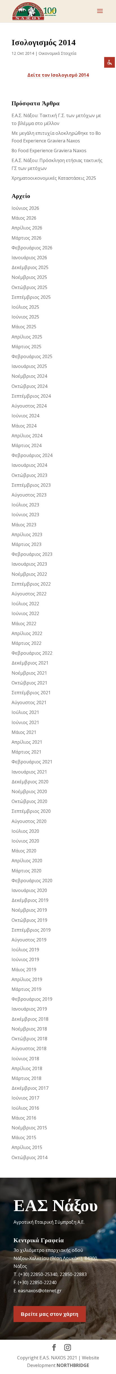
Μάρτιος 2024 (26, 445)
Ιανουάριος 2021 (29, 772)
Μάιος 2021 (24, 732)
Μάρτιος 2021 (26, 752)
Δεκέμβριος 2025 (30, 267)
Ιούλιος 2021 (25, 712)
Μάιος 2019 (24, 969)
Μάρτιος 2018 (26, 1078)
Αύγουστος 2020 (29, 821)
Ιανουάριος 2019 (29, 1009)
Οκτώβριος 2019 (29, 920)
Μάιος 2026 (24, 218)
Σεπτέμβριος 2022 (31, 584)
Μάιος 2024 (24, 426)
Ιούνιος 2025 (25, 317)
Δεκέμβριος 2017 (30, 1088)
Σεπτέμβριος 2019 (31, 930)
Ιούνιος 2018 (25, 1058)
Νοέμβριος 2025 (29, 277)
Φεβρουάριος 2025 (32, 356)
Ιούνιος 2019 (25, 959)
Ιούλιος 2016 (25, 1108)
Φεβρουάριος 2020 (32, 880)
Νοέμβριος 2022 (29, 574)
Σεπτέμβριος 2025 (31, 297)
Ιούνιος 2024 (25, 416)
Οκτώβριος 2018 (29, 1039)
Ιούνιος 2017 (25, 1098)
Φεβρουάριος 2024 (32, 455)
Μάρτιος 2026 (26, 238)
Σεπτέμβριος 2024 (31, 396)
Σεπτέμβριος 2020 (31, 811)
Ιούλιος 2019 (25, 950)
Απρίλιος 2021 (27, 742)
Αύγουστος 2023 (29, 495)
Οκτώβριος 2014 (29, 1157)
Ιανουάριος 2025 (29, 366)
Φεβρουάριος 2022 (32, 653)
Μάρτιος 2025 (26, 347)
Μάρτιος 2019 (26, 989)
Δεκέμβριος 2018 (30, 1019)
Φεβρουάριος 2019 (32, 999)
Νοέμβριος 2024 (29, 376)
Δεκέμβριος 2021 (30, 663)
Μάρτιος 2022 (26, 643)
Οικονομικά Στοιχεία (57, 53)
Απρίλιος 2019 (27, 979)
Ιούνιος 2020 (25, 841)
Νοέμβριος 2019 (29, 910)
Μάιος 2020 (24, 851)
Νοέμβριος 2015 (29, 1128)
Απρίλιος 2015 (27, 1147)
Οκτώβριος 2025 (29, 287)
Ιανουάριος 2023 (29, 564)
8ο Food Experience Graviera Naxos (49, 150)
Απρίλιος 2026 (27, 228)
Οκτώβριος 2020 (29, 801)
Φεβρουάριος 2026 (32, 248)
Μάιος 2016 (24, 1118)
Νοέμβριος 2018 (29, 1029)
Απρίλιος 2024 (27, 436)
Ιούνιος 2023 (25, 514)
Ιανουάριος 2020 (29, 890)
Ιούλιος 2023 (25, 505)
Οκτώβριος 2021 (29, 683)
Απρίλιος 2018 (27, 1068)
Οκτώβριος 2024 (29, 386)
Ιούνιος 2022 (25, 613)
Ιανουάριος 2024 (29, 465)
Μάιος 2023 (24, 525)
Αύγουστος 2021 (29, 702)
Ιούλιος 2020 (25, 831)
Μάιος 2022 (24, 623)
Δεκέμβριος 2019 (30, 900)
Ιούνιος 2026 (25, 208)
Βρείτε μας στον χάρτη (50, 1314)
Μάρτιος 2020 (26, 871)
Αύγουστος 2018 (29, 1048)
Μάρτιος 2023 (26, 544)
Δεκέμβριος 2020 (30, 782)
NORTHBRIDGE (73, 1365)
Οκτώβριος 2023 (29, 475)
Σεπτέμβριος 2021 (31, 693)
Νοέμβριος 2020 (29, 791)
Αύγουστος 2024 (29, 406)
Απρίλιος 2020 (27, 860)
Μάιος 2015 (24, 1137)
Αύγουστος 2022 (29, 594)
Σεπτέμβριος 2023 (31, 485)
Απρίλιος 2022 (27, 633)
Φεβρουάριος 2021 (32, 762)
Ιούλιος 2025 (25, 307)
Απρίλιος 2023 (27, 534)
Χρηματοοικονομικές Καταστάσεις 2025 (54, 178)
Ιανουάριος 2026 (29, 257)
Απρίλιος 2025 (27, 337)
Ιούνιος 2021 (25, 722)
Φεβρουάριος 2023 (32, 554)
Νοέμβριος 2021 (29, 673)
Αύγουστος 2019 (29, 940)
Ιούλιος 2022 (25, 603)
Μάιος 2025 (24, 327)
